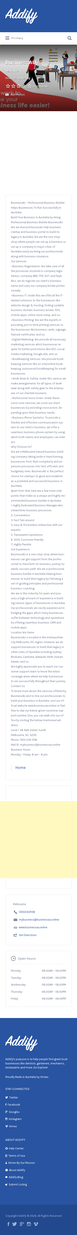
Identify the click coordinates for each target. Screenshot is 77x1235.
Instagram (15, 1119)
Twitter (13, 1097)
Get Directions (28, 935)
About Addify (17, 1170)
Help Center (16, 1148)
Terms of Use (17, 1155)
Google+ (14, 1112)
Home (20, 767)
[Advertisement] (38, 152)
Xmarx (44, 1077)
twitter (14, 1224)
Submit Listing (18, 1184)
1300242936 (27, 911)
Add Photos (17, 94)
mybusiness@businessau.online (39, 919)
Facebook (14, 1104)
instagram (29, 1224)
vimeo (36, 1224)
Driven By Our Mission (21, 1162)
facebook (8, 1224)
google (22, 1224)
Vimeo (13, 1126)
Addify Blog (16, 1177)
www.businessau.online (33, 927)
